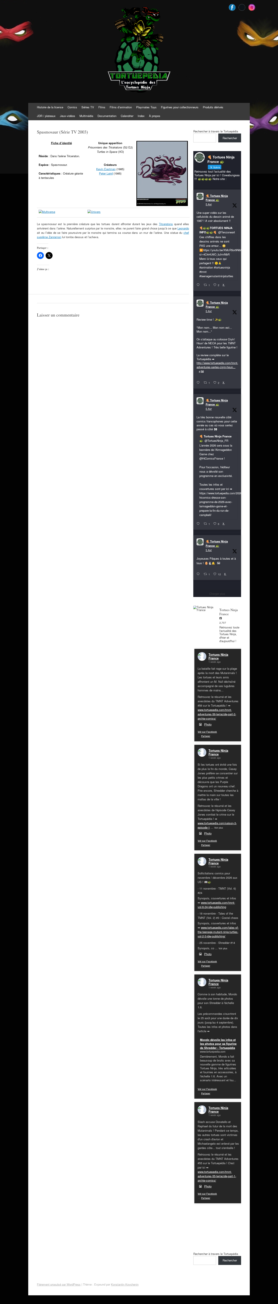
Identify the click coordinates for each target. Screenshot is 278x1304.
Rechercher (230, 138)
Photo (208, 724)
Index (141, 116)
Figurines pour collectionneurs (180, 107)
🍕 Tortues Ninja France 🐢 (217, 198)
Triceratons (166, 224)
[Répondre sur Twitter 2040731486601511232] (199, 574)
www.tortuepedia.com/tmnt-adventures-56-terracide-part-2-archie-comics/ (217, 714)
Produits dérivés (213, 107)
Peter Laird (106, 173)
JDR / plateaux (46, 116)
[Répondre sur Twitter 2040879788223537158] (199, 285)
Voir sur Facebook (207, 731)
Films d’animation (121, 107)
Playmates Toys (146, 107)
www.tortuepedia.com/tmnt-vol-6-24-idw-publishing (216, 904)
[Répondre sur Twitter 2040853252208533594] (199, 523)
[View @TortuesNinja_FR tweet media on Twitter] (218, 563)
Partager (205, 736)
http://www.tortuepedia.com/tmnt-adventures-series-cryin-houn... (217, 365)
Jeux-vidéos (67, 116)
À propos (154, 116)
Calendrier (127, 116)
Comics (72, 107)
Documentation (107, 116)
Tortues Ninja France (218, 656)
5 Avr (209, 204)
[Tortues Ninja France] (204, 608)
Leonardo (183, 228)
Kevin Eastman (106, 169)
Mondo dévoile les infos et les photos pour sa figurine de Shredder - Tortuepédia (218, 1044)
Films (101, 107)
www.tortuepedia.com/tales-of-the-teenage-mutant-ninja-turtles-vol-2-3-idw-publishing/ (218, 931)
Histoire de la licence (50, 107)
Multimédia (86, 116)
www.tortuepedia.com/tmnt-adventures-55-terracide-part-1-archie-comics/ (217, 1176)
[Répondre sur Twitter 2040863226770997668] (199, 382)
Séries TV (87, 107)
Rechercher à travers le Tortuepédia (215, 131)
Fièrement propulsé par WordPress (59, 1284)
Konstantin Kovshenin (125, 1284)
